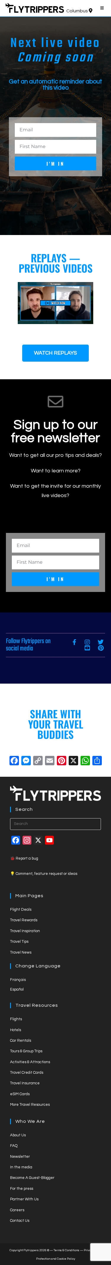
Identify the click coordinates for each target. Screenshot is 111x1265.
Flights (16, 1019)
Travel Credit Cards (26, 1073)
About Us (18, 1135)
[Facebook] (14, 761)
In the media (21, 1167)
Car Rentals (20, 1040)
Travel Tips (19, 941)
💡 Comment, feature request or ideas (43, 874)
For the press (21, 1189)
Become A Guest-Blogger (32, 1178)
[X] (73, 761)
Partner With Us (24, 1199)
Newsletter (20, 1157)
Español (17, 989)
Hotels (15, 1030)
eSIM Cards (20, 1094)
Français (18, 980)
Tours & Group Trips (26, 1051)
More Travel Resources (30, 1105)
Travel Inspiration (25, 931)
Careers (17, 1210)
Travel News (20, 952)
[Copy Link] (38, 761)
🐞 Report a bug (24, 858)
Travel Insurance (25, 1083)
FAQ (13, 1146)
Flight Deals (20, 909)
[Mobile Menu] (103, 8)
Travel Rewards (23, 920)
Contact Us (19, 1221)
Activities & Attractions (30, 1062)
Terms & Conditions (66, 1250)
